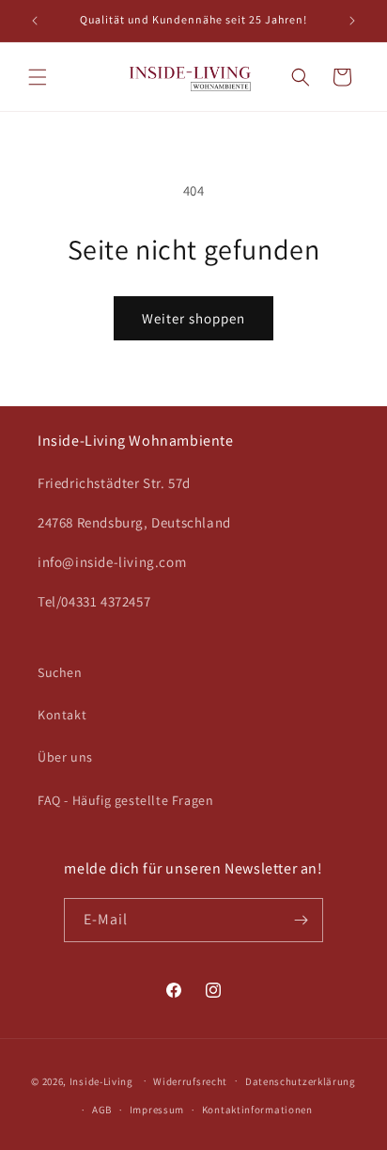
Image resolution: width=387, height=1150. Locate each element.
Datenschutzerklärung (300, 1081)
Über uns (65, 756)
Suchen (60, 672)
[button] (37, 77)
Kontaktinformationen (257, 1109)
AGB (102, 1109)
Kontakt (62, 714)
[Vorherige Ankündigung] (34, 20)
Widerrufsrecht (190, 1081)
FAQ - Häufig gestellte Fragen (125, 800)
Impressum (157, 1109)
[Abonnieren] (301, 920)
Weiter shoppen (193, 318)
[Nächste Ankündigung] (352, 20)
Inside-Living (101, 1080)
